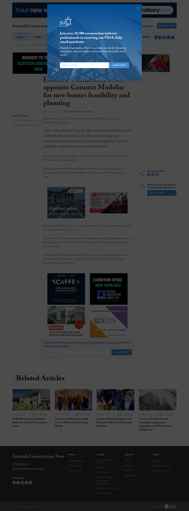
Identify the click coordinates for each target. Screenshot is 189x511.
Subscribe (119, 65)
